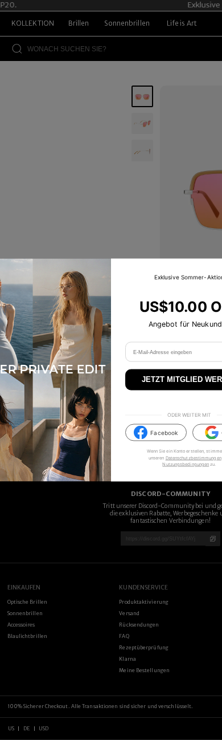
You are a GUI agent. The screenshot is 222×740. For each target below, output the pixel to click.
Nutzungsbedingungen (185, 463)
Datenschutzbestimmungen (193, 457)
